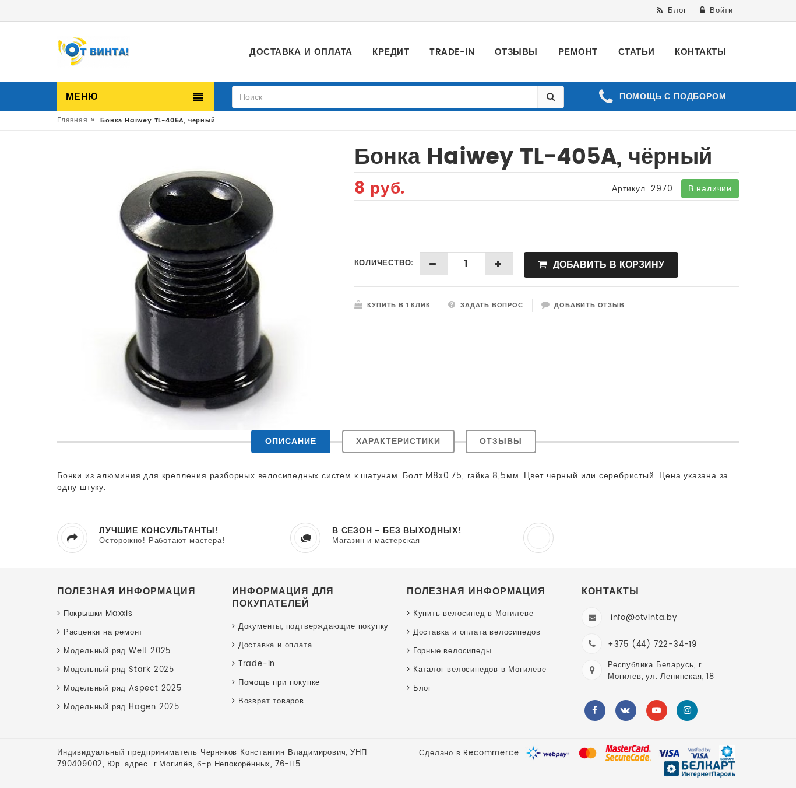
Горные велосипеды (452, 651)
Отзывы (501, 441)
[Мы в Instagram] (687, 710)
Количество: (384, 263)
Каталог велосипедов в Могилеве (480, 670)
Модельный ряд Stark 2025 (119, 670)
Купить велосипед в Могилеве (473, 614)
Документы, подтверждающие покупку (313, 627)
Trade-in (256, 664)
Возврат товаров (271, 701)
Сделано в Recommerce (469, 753)
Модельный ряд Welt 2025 (117, 651)
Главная (72, 120)
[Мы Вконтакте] (625, 710)
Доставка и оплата (275, 645)
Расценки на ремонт (103, 632)
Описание (290, 441)
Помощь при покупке (279, 683)
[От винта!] (93, 52)
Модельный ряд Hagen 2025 (121, 707)
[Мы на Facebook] (594, 710)
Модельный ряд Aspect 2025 (123, 688)
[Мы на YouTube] (656, 710)
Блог (422, 688)
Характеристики (398, 441)
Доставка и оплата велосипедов (477, 632)
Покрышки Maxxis (98, 614)
